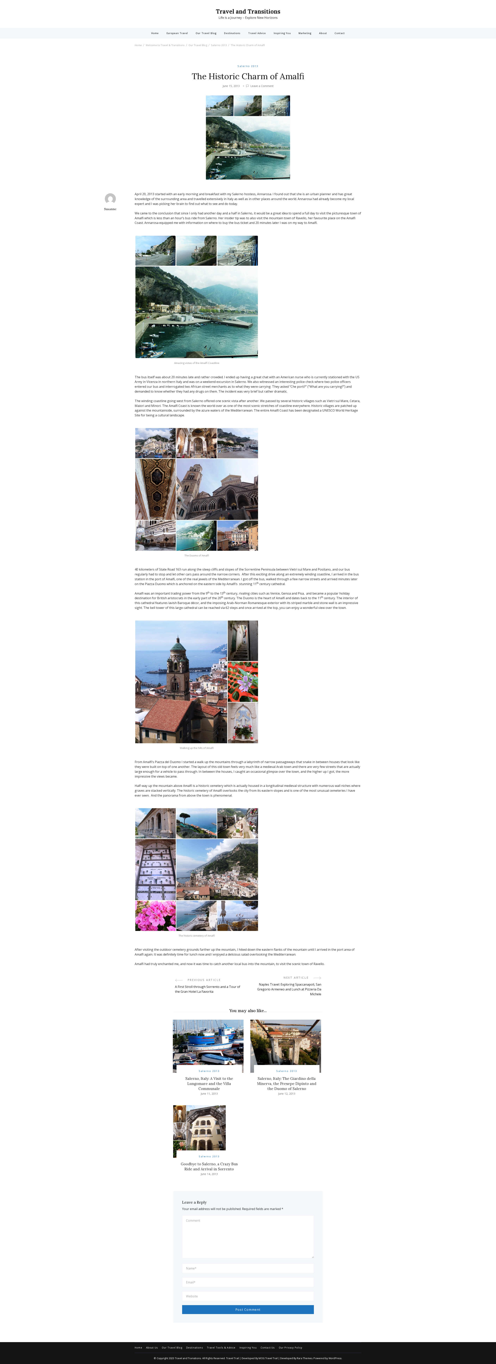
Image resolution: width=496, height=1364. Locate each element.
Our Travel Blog (206, 33)
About (323, 33)
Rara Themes (304, 1358)
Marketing (305, 33)
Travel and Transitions (248, 11)
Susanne (110, 209)
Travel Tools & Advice (221, 1348)
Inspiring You (282, 33)
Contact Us (268, 1348)
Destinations (232, 33)
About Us (152, 1348)
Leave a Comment (262, 86)
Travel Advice (257, 33)
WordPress (335, 1358)
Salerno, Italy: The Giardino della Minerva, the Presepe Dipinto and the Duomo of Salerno (286, 1083)
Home (155, 33)
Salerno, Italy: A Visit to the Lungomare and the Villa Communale (209, 1083)
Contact (340, 33)
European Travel (177, 33)
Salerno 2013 (248, 66)
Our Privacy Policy (290, 1348)
